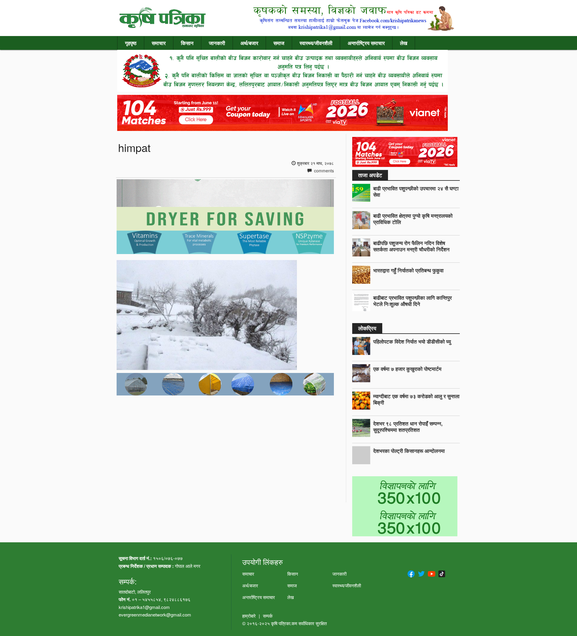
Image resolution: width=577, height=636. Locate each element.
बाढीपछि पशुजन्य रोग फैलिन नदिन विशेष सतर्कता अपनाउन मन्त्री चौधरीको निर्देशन (411, 246)
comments (323, 171)
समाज (278, 43)
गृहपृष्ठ (130, 43)
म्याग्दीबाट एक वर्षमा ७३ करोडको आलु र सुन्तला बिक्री (416, 399)
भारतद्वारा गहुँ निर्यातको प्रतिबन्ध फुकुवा (408, 270)
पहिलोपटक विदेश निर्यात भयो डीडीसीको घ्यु (412, 341)
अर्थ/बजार (249, 43)
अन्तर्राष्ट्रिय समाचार (366, 43)
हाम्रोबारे (249, 616)
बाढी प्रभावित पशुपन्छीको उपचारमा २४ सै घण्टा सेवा (416, 191)
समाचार (159, 43)
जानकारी (217, 43)
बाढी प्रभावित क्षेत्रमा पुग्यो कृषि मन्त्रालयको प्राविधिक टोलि (413, 219)
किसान (187, 43)
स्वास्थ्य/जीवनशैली (316, 43)
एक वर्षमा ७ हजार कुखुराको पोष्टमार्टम (407, 368)
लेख (403, 43)
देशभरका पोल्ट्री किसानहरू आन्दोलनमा (409, 450)
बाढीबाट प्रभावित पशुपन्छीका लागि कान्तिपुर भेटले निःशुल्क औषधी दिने (412, 300)
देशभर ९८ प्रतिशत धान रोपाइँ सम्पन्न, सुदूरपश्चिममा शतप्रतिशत (408, 426)
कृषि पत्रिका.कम (284, 623)
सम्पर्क (268, 616)
